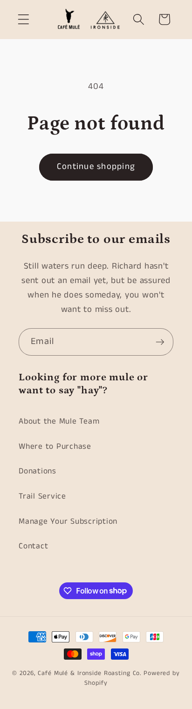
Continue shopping (96, 167)
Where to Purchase (55, 446)
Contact (33, 546)
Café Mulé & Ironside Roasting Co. (90, 673)
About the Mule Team (59, 421)
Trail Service (42, 496)
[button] (23, 19)
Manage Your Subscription (68, 521)
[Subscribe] (160, 341)
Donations (37, 471)
